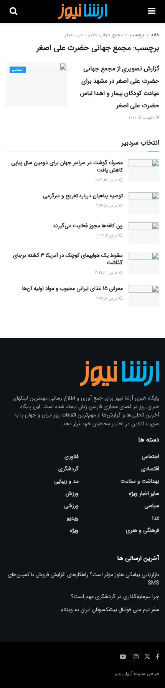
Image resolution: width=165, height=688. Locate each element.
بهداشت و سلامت (139, 481)
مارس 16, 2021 (107, 299)
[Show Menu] (151, 11)
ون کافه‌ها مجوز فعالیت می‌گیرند (88, 226)
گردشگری (68, 469)
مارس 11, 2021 (108, 235)
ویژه (74, 530)
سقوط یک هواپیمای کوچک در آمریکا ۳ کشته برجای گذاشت (68, 259)
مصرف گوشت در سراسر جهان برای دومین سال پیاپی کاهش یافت (67, 166)
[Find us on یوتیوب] (123, 656)
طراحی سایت (146, 673)
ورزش (72, 493)
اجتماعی (17, 70)
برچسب (137, 34)
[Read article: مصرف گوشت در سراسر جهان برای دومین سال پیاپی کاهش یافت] (144, 170)
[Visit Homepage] (82, 11)
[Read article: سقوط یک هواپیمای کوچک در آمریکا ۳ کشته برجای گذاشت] (144, 263)
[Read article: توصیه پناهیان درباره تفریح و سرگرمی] (144, 203)
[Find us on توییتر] (147, 656)
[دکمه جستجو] (13, 11)
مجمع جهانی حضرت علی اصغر (94, 34)
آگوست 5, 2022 (142, 118)
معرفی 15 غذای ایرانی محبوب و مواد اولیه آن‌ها (72, 288)
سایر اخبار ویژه (144, 493)
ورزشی (71, 505)
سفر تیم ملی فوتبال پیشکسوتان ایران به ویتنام (110, 609)
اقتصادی (150, 469)
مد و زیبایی (66, 481)
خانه (155, 34)
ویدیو (73, 518)
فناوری (71, 456)
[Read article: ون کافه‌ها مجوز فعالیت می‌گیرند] (144, 233)
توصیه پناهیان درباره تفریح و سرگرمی (83, 196)
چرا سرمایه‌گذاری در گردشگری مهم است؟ (115, 596)
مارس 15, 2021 (107, 180)
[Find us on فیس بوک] (157, 656)
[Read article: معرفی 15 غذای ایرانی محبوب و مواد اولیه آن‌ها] (144, 296)
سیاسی (151, 505)
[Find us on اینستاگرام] (136, 656)
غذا (155, 518)
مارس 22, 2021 (107, 273)
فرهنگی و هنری (142, 530)
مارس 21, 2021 (107, 206)
